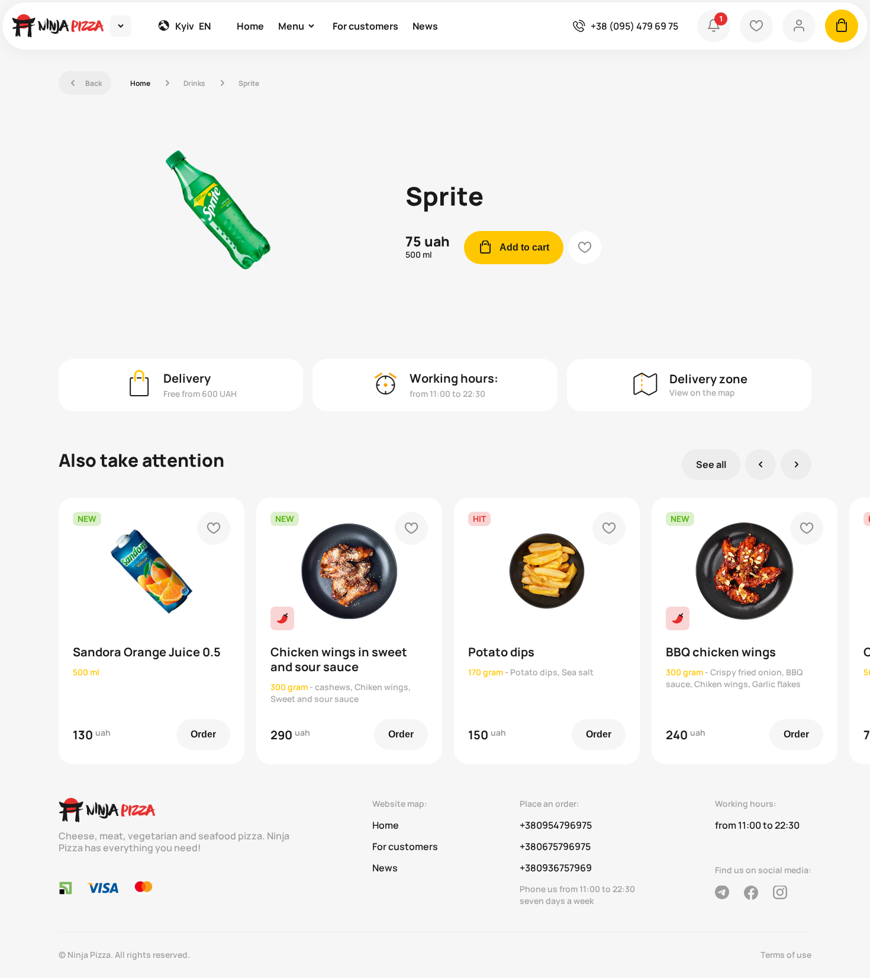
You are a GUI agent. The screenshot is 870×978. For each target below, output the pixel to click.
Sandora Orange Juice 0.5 (147, 651)
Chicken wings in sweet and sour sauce (338, 659)
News (425, 26)
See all (711, 464)
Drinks (194, 83)
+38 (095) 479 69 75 (634, 26)
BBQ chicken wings (721, 651)
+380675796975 (555, 846)
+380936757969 (556, 868)
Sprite (249, 83)
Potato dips (501, 651)
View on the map (702, 392)
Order (203, 734)
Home (250, 26)
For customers (365, 26)
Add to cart (513, 247)
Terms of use (786, 954)
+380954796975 (556, 825)
